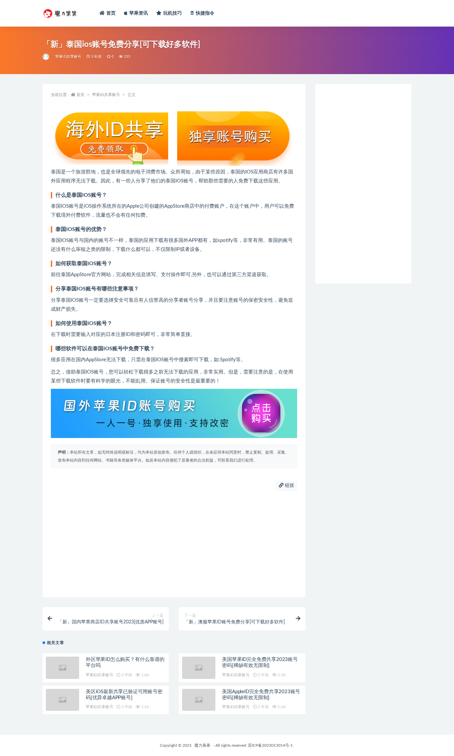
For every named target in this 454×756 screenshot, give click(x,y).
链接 (289, 485)
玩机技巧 (172, 13)
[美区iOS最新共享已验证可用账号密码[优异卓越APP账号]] (62, 700)
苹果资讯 (138, 13)
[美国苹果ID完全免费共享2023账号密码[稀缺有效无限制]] (198, 668)
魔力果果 (202, 745)
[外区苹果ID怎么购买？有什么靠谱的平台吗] (62, 668)
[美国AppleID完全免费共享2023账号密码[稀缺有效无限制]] (198, 700)
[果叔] (46, 57)
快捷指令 (205, 13)
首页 (111, 13)
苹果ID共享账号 (68, 56)
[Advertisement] (174, 544)
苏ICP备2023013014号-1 (270, 745)
